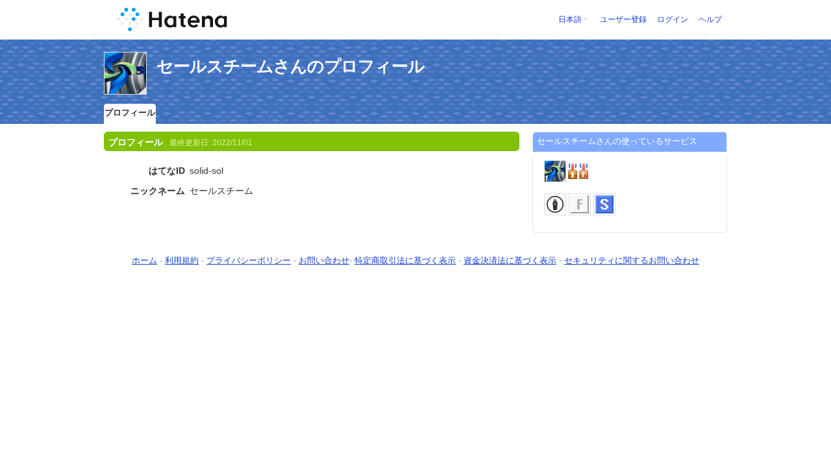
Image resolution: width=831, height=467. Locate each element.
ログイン (672, 19)
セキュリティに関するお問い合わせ (631, 260)
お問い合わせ (324, 260)
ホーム (144, 260)
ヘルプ (710, 19)
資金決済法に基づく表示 (510, 260)
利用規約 (182, 260)
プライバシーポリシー (248, 260)
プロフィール (130, 112)
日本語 (570, 19)
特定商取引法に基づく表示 (405, 260)
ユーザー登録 (623, 19)
